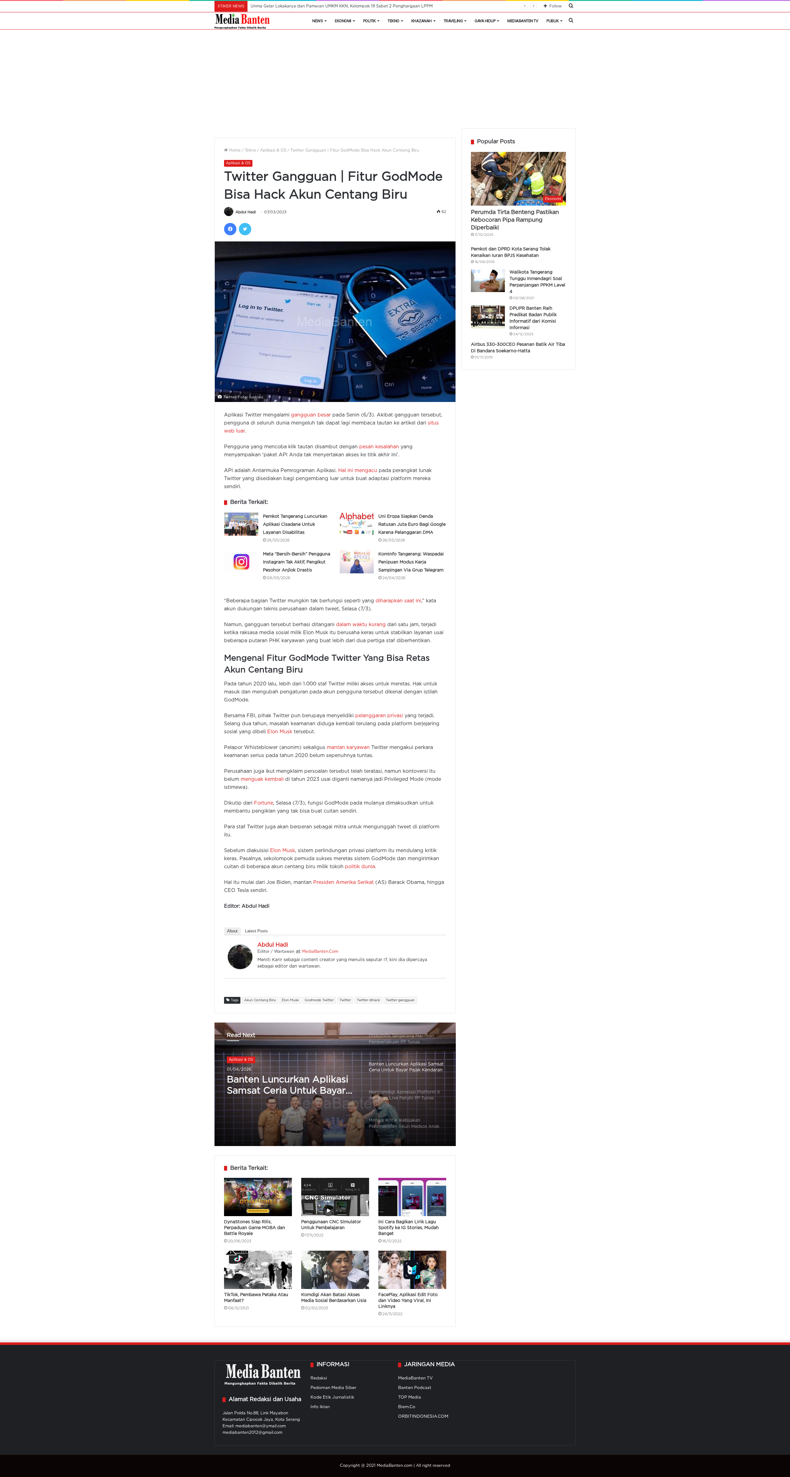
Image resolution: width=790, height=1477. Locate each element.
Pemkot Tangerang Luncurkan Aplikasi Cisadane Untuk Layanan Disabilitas (295, 524)
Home (234, 150)
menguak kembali (262, 779)
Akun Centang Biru (260, 1000)
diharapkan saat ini (398, 601)
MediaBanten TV (522, 21)
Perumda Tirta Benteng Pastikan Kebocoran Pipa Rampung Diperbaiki (515, 220)
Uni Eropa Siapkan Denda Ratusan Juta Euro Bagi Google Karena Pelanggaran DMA (412, 524)
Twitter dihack (368, 1000)
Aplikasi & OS (273, 150)
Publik (553, 21)
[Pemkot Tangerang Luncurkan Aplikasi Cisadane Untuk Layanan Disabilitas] (241, 524)
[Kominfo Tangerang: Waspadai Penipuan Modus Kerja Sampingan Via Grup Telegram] (357, 561)
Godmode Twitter (319, 1000)
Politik (369, 21)
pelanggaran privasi (379, 715)
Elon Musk (279, 732)
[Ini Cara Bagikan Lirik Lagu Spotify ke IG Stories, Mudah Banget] (412, 1197)
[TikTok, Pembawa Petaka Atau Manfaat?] (258, 1270)
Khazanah (421, 21)
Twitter (345, 1000)
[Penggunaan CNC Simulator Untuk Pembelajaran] (335, 1197)
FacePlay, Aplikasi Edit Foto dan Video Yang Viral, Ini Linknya (408, 1300)
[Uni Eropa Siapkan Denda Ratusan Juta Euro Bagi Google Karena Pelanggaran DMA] (357, 524)
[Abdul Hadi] (240, 967)
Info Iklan (320, 1407)
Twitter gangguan (400, 1000)
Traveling (453, 21)
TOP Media (409, 1397)
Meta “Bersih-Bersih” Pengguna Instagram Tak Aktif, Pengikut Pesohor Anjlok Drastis (296, 562)
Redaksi (318, 1378)
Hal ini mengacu (357, 470)
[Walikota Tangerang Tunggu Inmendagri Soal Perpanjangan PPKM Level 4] (488, 280)
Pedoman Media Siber (333, 1388)
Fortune (263, 803)
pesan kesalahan (379, 447)
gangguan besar (311, 415)
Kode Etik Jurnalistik (332, 1397)
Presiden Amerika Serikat (343, 882)
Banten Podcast (414, 1388)
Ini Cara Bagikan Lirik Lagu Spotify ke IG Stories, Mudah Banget (408, 1228)
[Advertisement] (395, 82)
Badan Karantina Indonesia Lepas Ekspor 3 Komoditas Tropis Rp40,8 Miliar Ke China (334, 6)
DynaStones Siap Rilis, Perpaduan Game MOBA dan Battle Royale (254, 1228)
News (317, 21)
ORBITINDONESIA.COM (423, 1416)
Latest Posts (256, 931)
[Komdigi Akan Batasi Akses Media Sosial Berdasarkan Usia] (335, 1270)
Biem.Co (406, 1407)
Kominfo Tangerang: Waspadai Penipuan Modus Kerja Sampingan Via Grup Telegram (411, 562)
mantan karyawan (348, 747)
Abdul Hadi (245, 212)
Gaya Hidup (485, 21)
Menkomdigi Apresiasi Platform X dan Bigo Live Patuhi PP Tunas (284, 1086)
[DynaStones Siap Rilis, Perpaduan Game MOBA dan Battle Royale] (258, 1197)
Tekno (393, 21)
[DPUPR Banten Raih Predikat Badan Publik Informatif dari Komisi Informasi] (488, 316)
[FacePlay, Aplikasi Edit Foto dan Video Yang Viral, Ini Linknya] (412, 1270)
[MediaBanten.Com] (242, 21)
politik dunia (360, 866)
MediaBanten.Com (320, 951)
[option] (335, 1084)
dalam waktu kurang (361, 624)
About (232, 931)
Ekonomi (343, 21)
